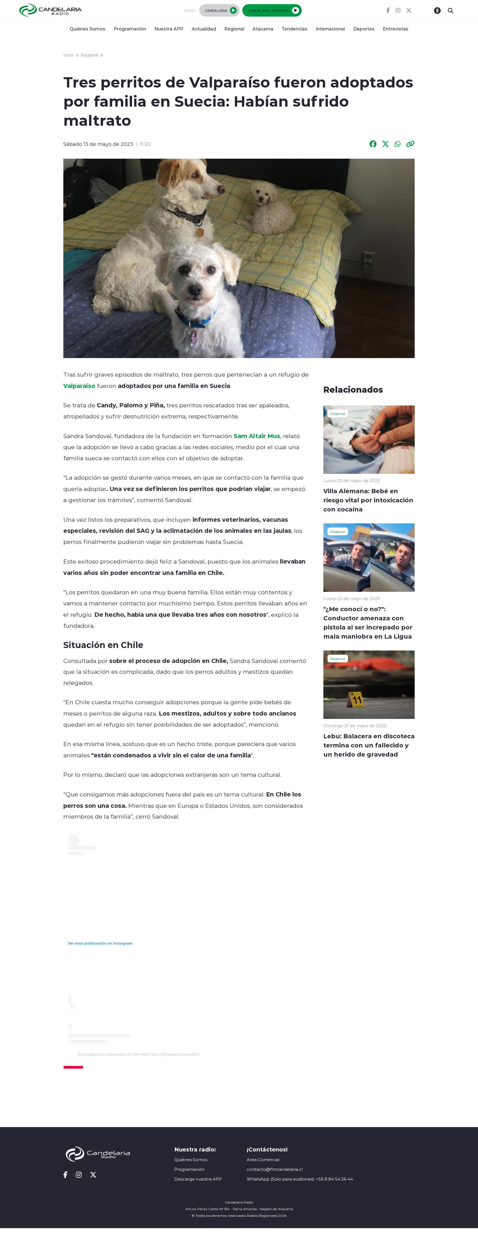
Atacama (263, 29)
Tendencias (294, 29)
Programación (130, 29)
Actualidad (204, 29)
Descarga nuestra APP (198, 1179)
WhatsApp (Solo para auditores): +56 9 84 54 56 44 (300, 1179)
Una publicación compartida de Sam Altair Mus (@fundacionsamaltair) (138, 1054)
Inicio (68, 55)
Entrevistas (395, 29)
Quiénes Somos (87, 29)
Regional (234, 29)
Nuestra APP (168, 29)
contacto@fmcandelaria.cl (275, 1169)
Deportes (364, 29)
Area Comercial (263, 1160)
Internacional (330, 29)
